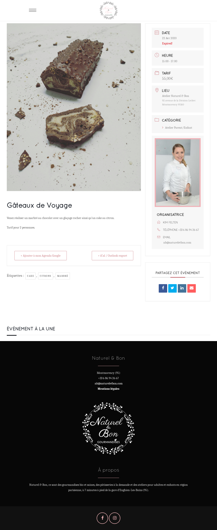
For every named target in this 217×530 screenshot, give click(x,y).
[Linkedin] (182, 288)
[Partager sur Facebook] (163, 288)
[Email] (191, 288)
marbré (62, 276)
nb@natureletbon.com (177, 242)
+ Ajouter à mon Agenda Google (41, 255)
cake (30, 276)
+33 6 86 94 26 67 (188, 230)
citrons (45, 276)
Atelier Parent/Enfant (178, 127)
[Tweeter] (172, 288)
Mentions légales (108, 389)
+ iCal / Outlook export (112, 255)
